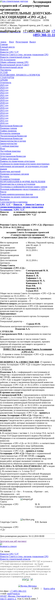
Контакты (4, 199)
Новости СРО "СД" (9, 52)
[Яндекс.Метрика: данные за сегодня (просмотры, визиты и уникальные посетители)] (27, 586)
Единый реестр (7, 47)
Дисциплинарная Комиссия (13, 136)
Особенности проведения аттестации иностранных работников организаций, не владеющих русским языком (25, 166)
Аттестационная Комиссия (13, 156)
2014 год (4, 113)
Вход (11, 42)
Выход (32, 42)
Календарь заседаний (10, 171)
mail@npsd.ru (13, 593)
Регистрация (22, 42)
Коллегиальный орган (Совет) (14, 65)
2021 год (4, 95)
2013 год (4, 115)
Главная (4, 44)
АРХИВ (4, 80)
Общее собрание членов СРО (14, 62)
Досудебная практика (10, 151)
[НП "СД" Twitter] (23, 579)
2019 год (4, 100)
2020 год (4, 98)
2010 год (4, 123)
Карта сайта (49, 588)
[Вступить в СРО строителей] (14, 1)
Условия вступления (10, 179)
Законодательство (8, 143)
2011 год (4, 120)
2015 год (4, 110)
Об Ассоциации (8, 59)
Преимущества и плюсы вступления (17, 184)
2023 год (4, 90)
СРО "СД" (5, 204)
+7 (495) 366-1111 (18, 591)
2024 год (4, 87)
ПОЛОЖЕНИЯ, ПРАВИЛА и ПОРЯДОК (20, 75)
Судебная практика (9, 146)
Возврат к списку (8, 546)
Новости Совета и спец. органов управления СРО (24, 54)
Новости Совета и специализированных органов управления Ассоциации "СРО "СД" (22, 207)
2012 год (4, 118)
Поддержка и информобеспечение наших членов (23, 186)
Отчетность (5, 82)
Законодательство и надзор (13, 141)
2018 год (4, 103)
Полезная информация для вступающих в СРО (22, 189)
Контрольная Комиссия (11, 125)
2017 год (4, 105)
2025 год (4, 85)
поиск (3, 42)
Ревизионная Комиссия (11, 138)
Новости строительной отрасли (15, 57)
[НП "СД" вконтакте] (29, 579)
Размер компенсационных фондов (16, 194)
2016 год (4, 108)
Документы (5, 70)
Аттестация (5, 153)
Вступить (4, 176)
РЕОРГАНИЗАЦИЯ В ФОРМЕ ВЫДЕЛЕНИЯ (22, 181)
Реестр (3, 192)
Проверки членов (8, 128)
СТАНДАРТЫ (7, 77)
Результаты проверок (10, 133)
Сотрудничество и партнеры (14, 202)
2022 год (4, 92)
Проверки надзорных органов (14, 174)
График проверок (8, 131)
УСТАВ (4, 72)
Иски (2, 148)
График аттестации (9, 159)
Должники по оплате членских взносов (19, 197)
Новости (4, 49)
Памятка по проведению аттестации (17, 161)
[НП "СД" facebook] (25, 579)
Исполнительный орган (11, 67)
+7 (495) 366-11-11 (44, 33)
